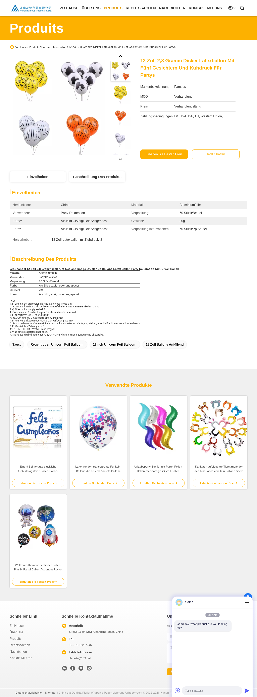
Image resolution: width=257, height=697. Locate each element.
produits (113, 8)
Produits (34, 47)
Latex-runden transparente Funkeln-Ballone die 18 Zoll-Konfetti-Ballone (98, 469)
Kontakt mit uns (21, 658)
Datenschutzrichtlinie (28, 692)
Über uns (91, 8)
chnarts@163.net (80, 658)
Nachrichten (18, 651)
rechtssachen (141, 8)
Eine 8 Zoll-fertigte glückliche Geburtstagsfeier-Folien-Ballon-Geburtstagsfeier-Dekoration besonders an (38, 469)
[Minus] (247, 602)
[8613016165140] (89, 669)
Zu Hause (69, 8)
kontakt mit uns (205, 8)
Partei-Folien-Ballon (53, 47)
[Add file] (177, 690)
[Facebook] (72, 669)
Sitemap (50, 692)
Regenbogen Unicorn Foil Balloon (57, 344)
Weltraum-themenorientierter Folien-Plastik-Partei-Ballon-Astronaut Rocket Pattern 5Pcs (38, 567)
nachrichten (172, 8)
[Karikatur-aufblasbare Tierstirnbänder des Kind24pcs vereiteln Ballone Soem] (218, 428)
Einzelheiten (37, 177)
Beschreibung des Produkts (97, 177)
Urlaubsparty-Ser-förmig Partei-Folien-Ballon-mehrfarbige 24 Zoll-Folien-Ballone (158, 469)
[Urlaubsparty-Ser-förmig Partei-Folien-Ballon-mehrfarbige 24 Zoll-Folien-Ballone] (158, 428)
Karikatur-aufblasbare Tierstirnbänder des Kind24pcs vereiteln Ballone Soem (219, 469)
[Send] (247, 690)
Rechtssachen (20, 645)
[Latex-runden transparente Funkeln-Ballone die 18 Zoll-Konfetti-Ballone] (98, 428)
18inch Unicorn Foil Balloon (114, 344)
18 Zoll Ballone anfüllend (165, 344)
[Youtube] (81, 669)
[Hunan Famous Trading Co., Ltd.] (32, 8)
